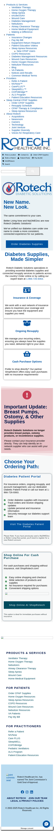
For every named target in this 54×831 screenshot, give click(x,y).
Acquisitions (18, 116)
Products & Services (17, 4)
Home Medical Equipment (25, 29)
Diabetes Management (23, 21)
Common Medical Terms (24, 75)
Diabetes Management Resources (29, 56)
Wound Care (18, 18)
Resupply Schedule (22, 105)
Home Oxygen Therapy (24, 10)
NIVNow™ (17, 84)
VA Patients (18, 70)
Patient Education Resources (27, 97)
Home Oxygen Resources (25, 62)
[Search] (3, 164)
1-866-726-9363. (35, 279)
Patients (10, 34)
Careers (16, 122)
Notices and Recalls (22, 73)
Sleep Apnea (18, 13)
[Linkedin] (31, 792)
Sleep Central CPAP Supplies (21, 100)
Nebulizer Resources (22, 64)
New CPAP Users (26, 51)
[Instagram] (27, 792)
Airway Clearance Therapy (25, 26)
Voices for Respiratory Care (26, 133)
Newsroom (17, 119)
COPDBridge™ (20, 92)
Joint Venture (18, 127)
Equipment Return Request (26, 43)
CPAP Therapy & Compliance (27, 108)
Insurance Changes (22, 37)
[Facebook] (22, 792)
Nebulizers (17, 23)
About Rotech (13, 114)
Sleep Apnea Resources (24, 48)
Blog (14, 67)
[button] (46, 824)
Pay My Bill (17, 40)
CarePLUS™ (18, 86)
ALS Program (19, 94)
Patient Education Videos (25, 45)
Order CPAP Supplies (23, 103)
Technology (17, 124)
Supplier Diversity (21, 130)
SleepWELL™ (19, 89)
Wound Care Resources (24, 59)
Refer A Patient (19, 81)
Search (7, 164)
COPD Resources (21, 53)
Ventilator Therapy (21, 7)
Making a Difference (22, 32)
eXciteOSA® (18, 15)
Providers (11, 78)
